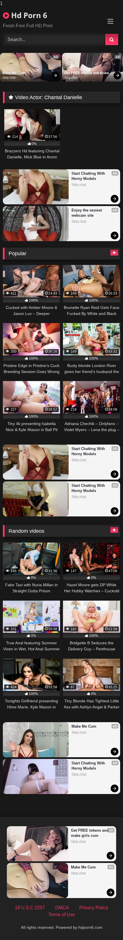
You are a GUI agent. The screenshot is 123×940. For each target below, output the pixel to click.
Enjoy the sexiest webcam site (87, 213)
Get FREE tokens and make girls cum (87, 73)
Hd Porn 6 (28, 15)
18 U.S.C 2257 (30, 907)
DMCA (62, 907)
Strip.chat (8, 77)
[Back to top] (105, 924)
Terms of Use (61, 914)
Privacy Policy (93, 907)
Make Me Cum (13, 73)
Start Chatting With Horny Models (89, 176)
